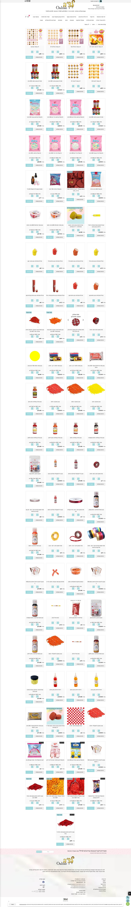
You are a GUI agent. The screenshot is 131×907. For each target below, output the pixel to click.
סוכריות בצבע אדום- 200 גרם (96, 117)
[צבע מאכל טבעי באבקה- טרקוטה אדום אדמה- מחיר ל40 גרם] (34, 328)
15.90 (101, 446)
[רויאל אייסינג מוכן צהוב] (96, 688)
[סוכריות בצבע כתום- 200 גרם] (34, 79)
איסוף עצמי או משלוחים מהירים (74, 208)
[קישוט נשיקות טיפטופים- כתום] (76, 577)
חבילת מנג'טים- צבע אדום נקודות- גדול (55, 295)
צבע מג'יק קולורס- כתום (75, 438)
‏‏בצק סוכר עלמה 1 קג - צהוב (75, 366)
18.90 (39, 126)
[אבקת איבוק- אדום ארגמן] (96, 616)
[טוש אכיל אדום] (76, 647)
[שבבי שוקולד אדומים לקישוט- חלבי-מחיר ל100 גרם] (75, 794)
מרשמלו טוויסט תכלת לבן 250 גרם (75, 760)
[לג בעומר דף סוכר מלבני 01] (96, 45)
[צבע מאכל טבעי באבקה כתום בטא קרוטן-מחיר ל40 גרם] (55, 328)
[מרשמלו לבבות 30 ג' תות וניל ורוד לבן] (55, 758)
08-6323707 (96, 5)
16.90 (101, 232)
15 (61, 625)
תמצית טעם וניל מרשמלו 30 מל (34, 189)
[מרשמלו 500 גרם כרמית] (96, 187)
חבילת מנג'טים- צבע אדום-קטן (76, 295)
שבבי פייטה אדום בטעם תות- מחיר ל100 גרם (35, 797)
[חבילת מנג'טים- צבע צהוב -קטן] (34, 259)
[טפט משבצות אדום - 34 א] (75, 724)
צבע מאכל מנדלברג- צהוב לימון (34, 654)
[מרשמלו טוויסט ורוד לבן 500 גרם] (55, 115)
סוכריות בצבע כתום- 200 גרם (35, 81)
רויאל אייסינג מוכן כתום (75, 690)
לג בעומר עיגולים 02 (76, 47)
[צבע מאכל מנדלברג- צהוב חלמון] (96, 652)
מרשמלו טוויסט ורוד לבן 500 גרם (55, 117)
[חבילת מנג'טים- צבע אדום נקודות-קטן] (34, 294)
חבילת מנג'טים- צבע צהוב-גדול (96, 261)
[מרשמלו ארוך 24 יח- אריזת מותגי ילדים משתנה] (96, 794)
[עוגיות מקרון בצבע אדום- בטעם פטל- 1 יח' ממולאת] (55, 724)
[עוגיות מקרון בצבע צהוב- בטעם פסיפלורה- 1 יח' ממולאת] (75, 223)
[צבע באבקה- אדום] (55, 394)
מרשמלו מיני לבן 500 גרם (76, 153)
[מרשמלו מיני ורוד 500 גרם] (55, 151)
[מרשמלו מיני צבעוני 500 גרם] (96, 151)
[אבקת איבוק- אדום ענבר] (34, 472)
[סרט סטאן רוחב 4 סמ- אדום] (96, 328)
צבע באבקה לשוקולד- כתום (55, 654)
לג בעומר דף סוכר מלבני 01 (96, 47)
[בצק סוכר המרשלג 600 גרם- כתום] (55, 221)
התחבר (92, 1)
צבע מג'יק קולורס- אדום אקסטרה (96, 438)
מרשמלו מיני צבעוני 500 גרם (96, 153)
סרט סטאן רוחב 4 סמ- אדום (96, 330)
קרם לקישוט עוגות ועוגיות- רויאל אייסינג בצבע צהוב (96, 226)
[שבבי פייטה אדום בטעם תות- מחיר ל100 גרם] (35, 794)
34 (61, 338)
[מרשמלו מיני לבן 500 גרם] (75, 151)
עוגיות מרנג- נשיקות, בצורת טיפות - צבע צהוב (34, 690)
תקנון (104, 881)
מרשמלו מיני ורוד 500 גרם (55, 153)
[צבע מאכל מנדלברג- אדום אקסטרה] (35, 616)
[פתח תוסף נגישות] (129, 893)
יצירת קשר (103, 884)
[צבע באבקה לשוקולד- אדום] (96, 719)
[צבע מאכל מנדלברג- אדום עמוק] (96, 507)
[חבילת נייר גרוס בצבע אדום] (75, 616)
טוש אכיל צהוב (55, 618)
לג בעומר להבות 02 (96, 81)
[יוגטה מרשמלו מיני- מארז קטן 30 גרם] (35, 758)
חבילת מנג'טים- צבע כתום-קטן (96, 295)
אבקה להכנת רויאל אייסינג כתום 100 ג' (96, 582)
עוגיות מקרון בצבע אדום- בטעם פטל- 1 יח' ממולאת (55, 726)
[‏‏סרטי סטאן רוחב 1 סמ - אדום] (75, 544)
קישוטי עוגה (36, 17)
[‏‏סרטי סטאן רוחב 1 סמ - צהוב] (55, 544)
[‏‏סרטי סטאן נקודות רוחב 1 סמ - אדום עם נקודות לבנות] (96, 540)
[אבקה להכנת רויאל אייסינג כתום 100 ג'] (96, 577)
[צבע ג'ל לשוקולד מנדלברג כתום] (55, 508)
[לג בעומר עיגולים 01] (55, 45)
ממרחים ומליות (90, 20)
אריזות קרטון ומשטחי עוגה (58, 17)
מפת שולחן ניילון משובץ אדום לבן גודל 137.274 (76, 330)
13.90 (101, 518)
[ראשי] (65, 4)
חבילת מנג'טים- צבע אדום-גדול (55, 261)
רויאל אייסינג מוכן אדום (55, 690)
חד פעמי (92, 17)
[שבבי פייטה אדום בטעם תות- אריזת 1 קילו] (65, 830)
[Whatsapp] (127, 904)
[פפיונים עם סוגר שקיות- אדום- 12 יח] (55, 580)
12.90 (101, 374)
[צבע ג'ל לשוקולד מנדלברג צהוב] (55, 472)
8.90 (40, 374)
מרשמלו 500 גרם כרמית (96, 189)
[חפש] (25, 17)
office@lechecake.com (71, 884)
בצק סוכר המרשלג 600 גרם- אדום (35, 225)
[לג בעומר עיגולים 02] (75, 45)
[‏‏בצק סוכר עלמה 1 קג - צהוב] (75, 364)
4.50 (81, 232)
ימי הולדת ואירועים (83, 17)
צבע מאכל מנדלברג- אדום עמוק (96, 510)
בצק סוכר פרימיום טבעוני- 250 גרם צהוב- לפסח (34, 726)
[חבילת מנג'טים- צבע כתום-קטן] (96, 294)
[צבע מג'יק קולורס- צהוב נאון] (34, 400)
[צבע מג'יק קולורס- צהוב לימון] (55, 436)
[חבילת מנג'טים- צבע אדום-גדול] (55, 259)
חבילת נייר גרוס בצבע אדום (75, 618)
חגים (66, 20)
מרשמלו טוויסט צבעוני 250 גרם (34, 117)
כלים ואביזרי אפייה (100, 20)
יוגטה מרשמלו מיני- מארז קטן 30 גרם (35, 760)
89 (71, 841)
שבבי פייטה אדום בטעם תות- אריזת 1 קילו (65, 833)
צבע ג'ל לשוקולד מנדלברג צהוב (55, 474)
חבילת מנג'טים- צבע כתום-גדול (76, 261)
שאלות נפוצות (102, 891)
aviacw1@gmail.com (75, 886)
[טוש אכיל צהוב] (55, 611)
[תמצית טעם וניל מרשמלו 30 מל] (34, 187)
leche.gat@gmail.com (75, 887)
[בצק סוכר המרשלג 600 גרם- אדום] (35, 221)
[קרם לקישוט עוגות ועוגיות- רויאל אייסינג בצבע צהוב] (96, 223)
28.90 (80, 126)
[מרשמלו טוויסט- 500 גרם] (34, 151)
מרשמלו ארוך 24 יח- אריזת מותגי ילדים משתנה (96, 797)
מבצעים (72, 20)
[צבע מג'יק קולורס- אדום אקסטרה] (96, 436)
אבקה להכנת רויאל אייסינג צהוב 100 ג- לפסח (96, 761)
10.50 (60, 198)
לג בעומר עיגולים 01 (55, 47)
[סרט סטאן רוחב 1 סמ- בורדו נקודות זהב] (75, 508)
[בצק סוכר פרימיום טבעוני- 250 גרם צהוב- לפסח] (34, 724)
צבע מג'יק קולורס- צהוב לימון (55, 438)
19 (61, 805)
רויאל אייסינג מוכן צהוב (96, 690)
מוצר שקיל (69, 172)
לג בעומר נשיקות (35, 47)
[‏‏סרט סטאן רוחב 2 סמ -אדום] (96, 472)
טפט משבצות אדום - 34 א (76, 726)
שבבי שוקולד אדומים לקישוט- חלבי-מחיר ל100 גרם (75, 797)
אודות (104, 882)
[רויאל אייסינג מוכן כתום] (75, 688)
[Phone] (127, 897)
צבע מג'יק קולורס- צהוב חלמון (35, 438)
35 (102, 805)
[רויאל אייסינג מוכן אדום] (55, 688)
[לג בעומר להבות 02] (96, 79)
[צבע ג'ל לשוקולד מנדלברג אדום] (75, 472)
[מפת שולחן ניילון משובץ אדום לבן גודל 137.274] (75, 328)
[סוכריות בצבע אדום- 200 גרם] (96, 115)
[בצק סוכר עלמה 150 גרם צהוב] (34, 364)
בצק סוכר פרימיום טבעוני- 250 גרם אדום (96, 366)
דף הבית (104, 879)
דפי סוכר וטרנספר (101, 17)
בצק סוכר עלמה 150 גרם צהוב (35, 366)
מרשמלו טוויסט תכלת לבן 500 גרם (75, 117)
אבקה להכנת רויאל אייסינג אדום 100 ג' (35, 582)
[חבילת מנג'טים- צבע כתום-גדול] (75, 259)
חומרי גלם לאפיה (45, 17)
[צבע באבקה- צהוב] (96, 394)
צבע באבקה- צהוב (96, 402)
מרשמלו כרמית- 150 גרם (55, 189)
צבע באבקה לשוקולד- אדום (96, 726)
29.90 (101, 162)
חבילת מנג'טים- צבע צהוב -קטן (35, 261)
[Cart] (28, 17)
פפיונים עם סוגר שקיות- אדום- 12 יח (55, 582)
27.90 (60, 234)
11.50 (39, 733)
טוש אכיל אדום (75, 654)
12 (81, 196)
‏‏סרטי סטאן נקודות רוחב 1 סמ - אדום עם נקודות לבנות (96, 546)
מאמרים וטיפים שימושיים (99, 889)
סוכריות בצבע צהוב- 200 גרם (55, 81)
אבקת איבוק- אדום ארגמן (96, 618)
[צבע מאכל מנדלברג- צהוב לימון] (35, 652)
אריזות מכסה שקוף (71, 17)
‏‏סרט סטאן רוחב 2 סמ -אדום (96, 474)
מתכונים (60, 20)
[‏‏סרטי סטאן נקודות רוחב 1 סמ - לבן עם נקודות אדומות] (34, 508)
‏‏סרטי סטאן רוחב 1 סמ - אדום (76, 546)
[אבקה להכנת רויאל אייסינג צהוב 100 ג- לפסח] (96, 756)
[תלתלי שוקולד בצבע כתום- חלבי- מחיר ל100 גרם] (55, 794)
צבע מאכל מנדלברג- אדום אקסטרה (34, 618)
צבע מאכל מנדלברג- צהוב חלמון (96, 654)
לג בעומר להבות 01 (75, 81)
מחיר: (104, 54)
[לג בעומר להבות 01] (75, 79)
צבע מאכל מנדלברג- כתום (35, 546)
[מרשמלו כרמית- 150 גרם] (55, 187)
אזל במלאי (82, 742)
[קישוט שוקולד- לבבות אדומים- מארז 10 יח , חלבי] (75, 187)
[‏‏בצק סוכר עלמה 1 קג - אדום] (55, 364)
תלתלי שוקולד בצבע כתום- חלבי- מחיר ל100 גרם (55, 797)
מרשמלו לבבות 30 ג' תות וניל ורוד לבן (55, 760)
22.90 (101, 198)
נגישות (104, 886)
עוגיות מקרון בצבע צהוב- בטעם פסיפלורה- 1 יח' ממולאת (75, 226)
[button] (90, 57)
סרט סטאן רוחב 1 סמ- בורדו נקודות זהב (75, 510)
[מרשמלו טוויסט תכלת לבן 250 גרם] (75, 758)
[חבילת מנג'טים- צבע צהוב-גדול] (96, 259)
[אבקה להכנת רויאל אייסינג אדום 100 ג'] (35, 577)
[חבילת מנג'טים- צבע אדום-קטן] (75, 294)
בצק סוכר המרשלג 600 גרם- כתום (55, 225)
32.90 (80, 374)
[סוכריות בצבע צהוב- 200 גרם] (55, 79)
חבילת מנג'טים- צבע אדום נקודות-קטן (35, 295)
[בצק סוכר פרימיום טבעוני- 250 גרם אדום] (96, 364)
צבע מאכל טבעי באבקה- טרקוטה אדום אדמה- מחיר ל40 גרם (35, 330)
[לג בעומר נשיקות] (34, 45)
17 (40, 198)
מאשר (12, 904)
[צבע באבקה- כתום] (76, 394)
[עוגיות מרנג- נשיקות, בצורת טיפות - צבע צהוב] (34, 688)
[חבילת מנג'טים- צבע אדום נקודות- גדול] (55, 294)
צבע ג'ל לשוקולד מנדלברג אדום (75, 474)
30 (102, 54)
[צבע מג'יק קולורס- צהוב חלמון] (34, 436)
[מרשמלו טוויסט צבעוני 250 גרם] (34, 115)
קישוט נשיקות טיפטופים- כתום (75, 582)
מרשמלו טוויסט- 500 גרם (35, 153)
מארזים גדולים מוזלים (50, 20)
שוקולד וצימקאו (80, 20)
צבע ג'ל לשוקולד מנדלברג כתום (55, 510)
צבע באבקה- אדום (55, 402)
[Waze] (127, 900)
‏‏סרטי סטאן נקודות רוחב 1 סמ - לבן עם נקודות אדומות (35, 510)
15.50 (60, 90)
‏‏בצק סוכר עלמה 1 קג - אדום (55, 366)
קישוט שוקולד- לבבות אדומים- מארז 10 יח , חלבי (75, 190)
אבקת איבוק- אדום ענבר (35, 474)
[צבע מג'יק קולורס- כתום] (75, 436)
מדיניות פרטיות (102, 887)
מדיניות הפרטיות (93, 853)
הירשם (97, 1)
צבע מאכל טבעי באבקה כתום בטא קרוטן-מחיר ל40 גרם (55, 330)
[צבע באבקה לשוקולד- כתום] (55, 646)
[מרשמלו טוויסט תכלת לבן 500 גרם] (75, 115)
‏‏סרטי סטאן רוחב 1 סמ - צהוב (55, 546)
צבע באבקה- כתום (75, 402)
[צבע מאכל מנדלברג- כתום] (35, 544)
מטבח (41, 20)
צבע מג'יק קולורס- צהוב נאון (34, 402)
